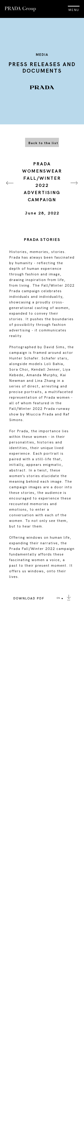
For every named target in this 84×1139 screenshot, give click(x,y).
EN (58, 598)
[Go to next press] (74, 188)
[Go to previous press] (9, 188)
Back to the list (43, 143)
